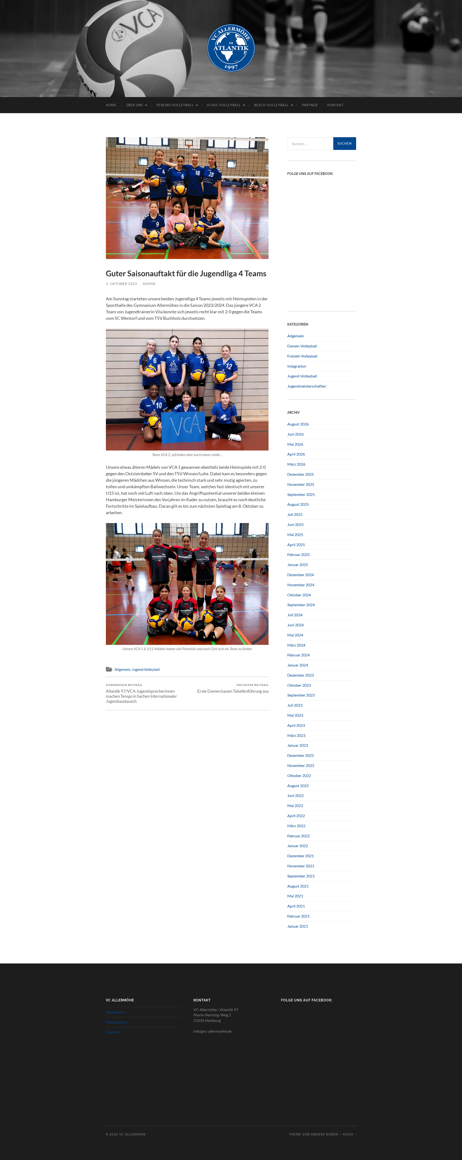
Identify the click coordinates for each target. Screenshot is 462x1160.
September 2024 (301, 604)
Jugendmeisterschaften (306, 386)
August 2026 (298, 424)
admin (149, 284)
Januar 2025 (297, 564)
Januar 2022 (297, 845)
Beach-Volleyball (271, 105)
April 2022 (296, 815)
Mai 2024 (295, 635)
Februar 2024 (298, 655)
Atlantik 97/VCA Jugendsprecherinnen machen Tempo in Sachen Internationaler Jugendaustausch (141, 693)
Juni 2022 (295, 795)
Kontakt (335, 105)
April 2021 (296, 906)
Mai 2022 (295, 805)
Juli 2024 (294, 614)
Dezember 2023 (300, 675)
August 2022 (298, 785)
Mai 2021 (295, 896)
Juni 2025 (295, 524)
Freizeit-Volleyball (302, 356)
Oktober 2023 (299, 685)
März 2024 (296, 645)
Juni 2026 (295, 434)
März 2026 (296, 464)
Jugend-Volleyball (146, 669)
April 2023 (296, 725)
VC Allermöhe (132, 1134)
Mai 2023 (295, 715)
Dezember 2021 (300, 855)
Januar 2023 (297, 745)
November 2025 (300, 484)
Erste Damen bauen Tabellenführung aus (233, 688)
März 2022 (296, 825)
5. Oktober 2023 (121, 284)
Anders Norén (324, 1134)
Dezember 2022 (300, 755)
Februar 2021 (298, 916)
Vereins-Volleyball (175, 105)
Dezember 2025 (300, 474)
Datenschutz (116, 1022)
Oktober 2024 (299, 594)
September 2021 (301, 876)
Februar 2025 (298, 554)
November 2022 (300, 765)
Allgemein (122, 669)
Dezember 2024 (300, 574)
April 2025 (296, 544)
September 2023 (301, 695)
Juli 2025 (294, 514)
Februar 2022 (298, 835)
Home (111, 105)
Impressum (115, 1012)
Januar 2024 (297, 665)
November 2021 (300, 866)
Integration (296, 366)
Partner (310, 105)
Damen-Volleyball (302, 346)
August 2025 (298, 504)
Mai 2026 (295, 444)
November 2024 (300, 584)
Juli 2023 (294, 705)
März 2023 (296, 735)
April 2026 (296, 454)
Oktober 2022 (299, 775)
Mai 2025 (295, 534)
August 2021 (298, 886)
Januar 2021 (297, 926)
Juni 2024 (295, 625)
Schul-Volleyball (224, 105)
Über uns (134, 105)
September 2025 (301, 494)
